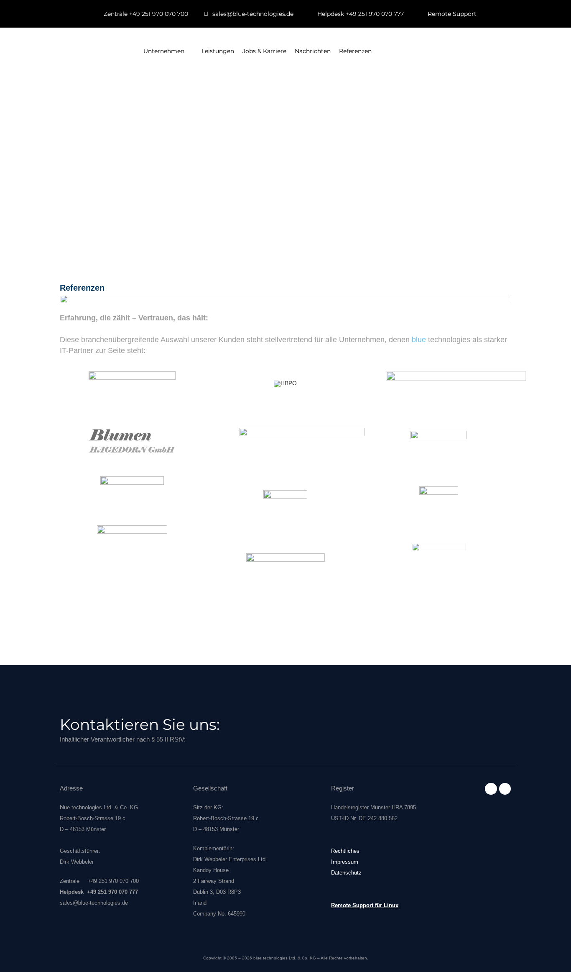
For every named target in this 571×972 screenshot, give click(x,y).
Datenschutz (346, 873)
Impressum (344, 862)
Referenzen (355, 51)
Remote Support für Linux (364, 905)
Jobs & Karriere (264, 51)
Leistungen (217, 51)
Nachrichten (313, 51)
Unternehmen (163, 51)
